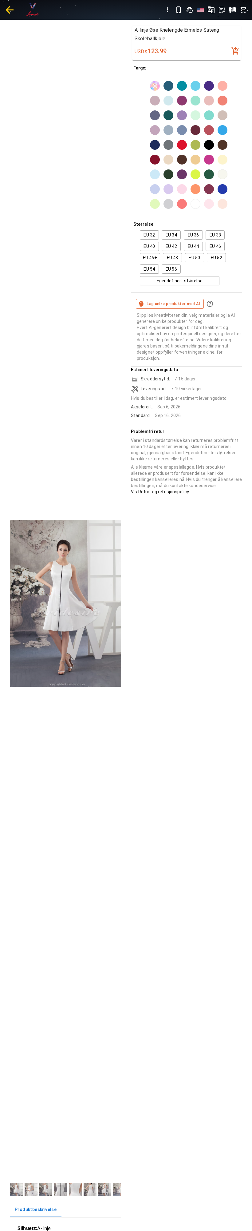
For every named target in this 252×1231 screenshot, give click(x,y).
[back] (9, 10)
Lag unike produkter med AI (173, 303)
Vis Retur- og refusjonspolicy (160, 491)
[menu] (167, 9)
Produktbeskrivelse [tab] (36, 1209)
